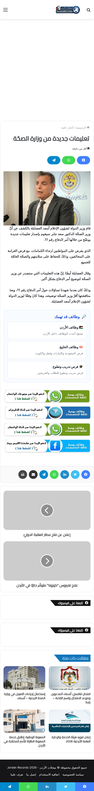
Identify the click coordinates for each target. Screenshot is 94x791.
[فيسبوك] (83, 160)
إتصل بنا (31, 774)
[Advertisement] (47, 68)
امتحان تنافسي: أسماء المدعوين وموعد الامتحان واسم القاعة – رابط (71, 698)
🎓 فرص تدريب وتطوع (60, 370)
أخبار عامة (67, 127)
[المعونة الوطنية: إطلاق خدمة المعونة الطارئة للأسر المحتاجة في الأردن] (24, 721)
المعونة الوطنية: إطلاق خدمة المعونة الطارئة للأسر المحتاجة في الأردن (24, 741)
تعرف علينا (16, 774)
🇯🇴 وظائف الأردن (63, 330)
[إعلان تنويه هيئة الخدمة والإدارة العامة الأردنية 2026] (70, 721)
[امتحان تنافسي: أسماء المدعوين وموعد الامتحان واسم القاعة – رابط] (70, 678)
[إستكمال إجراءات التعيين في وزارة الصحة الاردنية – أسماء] (24, 678)
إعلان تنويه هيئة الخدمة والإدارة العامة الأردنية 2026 (71, 739)
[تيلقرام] (53, 160)
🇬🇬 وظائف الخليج (59, 350)
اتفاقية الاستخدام (49, 774)
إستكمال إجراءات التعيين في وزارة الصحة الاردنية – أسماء (24, 696)
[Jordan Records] (67, 9)
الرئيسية (81, 127)
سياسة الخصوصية (73, 774)
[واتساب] (68, 160)
